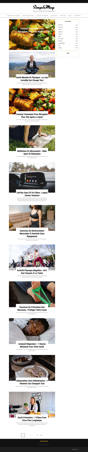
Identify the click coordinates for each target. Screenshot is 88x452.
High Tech (60, 31)
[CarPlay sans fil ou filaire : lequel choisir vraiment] (32, 177)
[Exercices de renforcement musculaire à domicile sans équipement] (32, 218)
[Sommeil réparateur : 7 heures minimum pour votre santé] (32, 331)
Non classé (60, 38)
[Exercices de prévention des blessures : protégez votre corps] (32, 294)
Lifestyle (60, 34)
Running (60, 40)
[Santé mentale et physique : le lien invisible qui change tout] (32, 64)
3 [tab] (51, 33)
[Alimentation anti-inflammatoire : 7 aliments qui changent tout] (32, 368)
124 (37, 435)
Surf (59, 45)
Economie (60, 27)
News (59, 36)
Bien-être (60, 24)
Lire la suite (32, 39)
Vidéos (47, 444)
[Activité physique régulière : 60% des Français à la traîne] (32, 257)
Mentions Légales (42, 444)
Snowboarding (61, 43)
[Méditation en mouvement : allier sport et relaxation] (32, 138)
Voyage (60, 47)
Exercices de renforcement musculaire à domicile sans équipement (32, 233)
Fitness (59, 29)
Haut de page (74, 449)
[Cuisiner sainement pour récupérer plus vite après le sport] (32, 101)
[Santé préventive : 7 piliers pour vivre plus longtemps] (32, 405)
